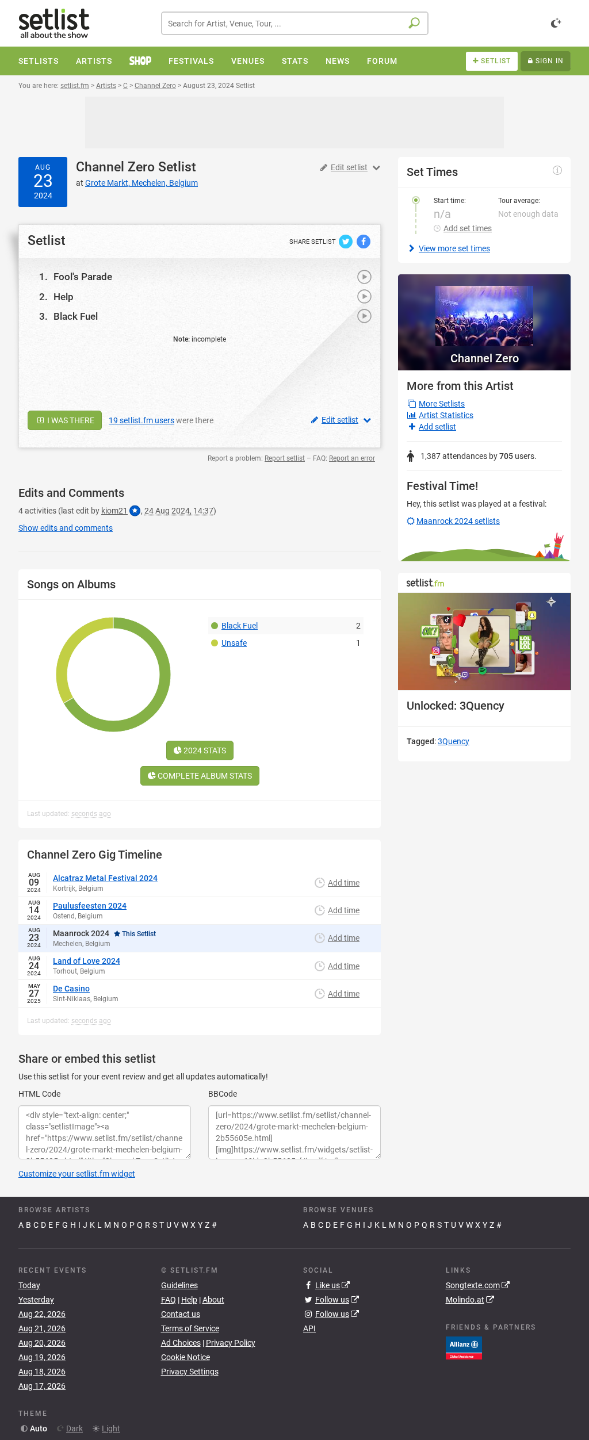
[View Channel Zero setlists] (484, 310)
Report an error (352, 458)
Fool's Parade (82, 276)
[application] (484, 641)
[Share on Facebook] (363, 241)
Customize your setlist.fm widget (76, 1173)
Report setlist (285, 458)
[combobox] (295, 23)
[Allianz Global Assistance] (464, 1347)
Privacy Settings (190, 1371)
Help (63, 296)
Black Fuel (75, 316)
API (309, 1328)
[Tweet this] (346, 241)
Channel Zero (115, 167)
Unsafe (234, 643)
